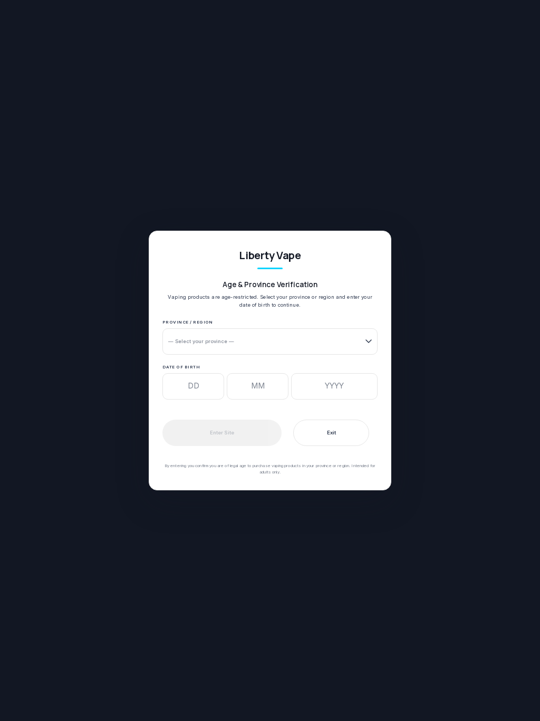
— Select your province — (201, 341)
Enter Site (222, 432)
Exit (331, 432)
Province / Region (187, 322)
